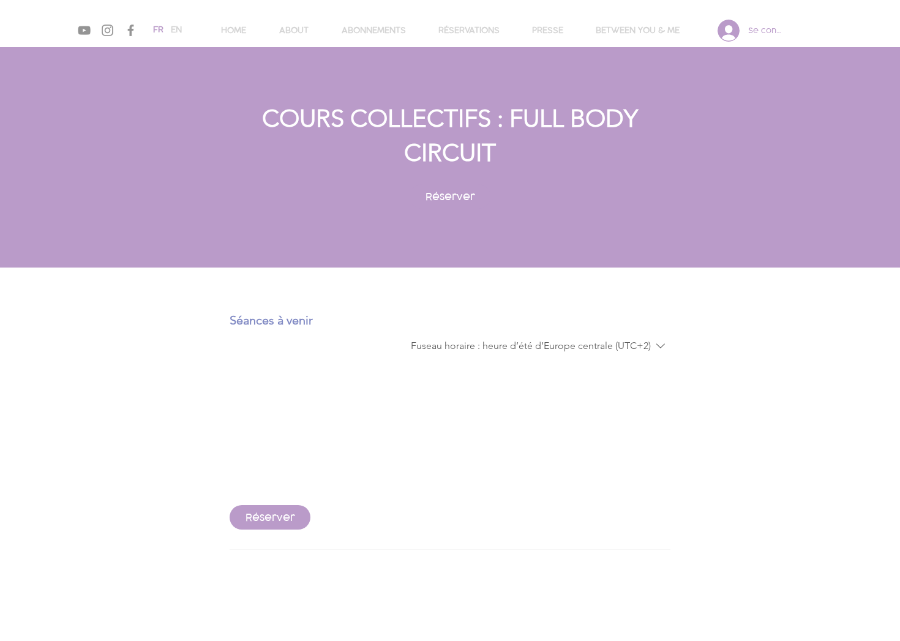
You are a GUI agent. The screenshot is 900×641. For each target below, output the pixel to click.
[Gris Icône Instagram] (107, 30)
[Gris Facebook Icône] (130, 30)
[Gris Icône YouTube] (84, 30)
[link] (450, 196)
